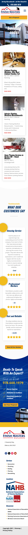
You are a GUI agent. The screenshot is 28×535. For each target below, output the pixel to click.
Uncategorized (9, 162)
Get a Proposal (14, 17)
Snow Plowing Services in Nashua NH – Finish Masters (13, 157)
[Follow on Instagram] (12, 453)
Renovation (11, 464)
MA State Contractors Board (16, 518)
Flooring (10, 471)
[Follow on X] (9, 453)
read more (7, 91)
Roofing (10, 468)
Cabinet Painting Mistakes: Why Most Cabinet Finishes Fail (12, 72)
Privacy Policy (7, 530)
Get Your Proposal (10, 405)
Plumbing (10, 466)
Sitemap (17, 528)
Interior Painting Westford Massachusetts (13, 114)
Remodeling (11, 473)
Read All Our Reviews (14, 347)
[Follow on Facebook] (6, 453)
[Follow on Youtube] (15, 453)
